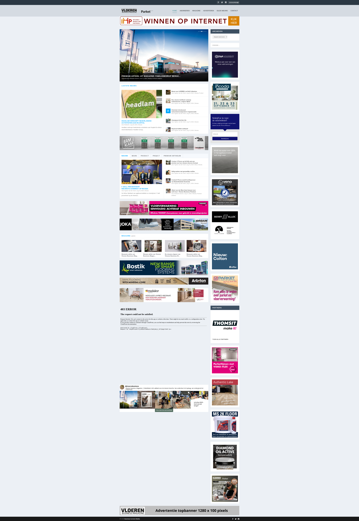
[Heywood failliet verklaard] (168, 129)
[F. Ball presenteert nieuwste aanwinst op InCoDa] (142, 172)
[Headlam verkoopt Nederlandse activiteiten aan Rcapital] (142, 104)
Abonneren (185, 11)
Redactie (127, 125)
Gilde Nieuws (222, 11)
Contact (234, 11)
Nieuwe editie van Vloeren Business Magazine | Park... (151, 76)
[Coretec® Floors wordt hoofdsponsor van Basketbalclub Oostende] (168, 180)
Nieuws (157, 78)
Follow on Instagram (164, 410)
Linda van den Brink (135, 78)
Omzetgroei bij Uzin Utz (178, 120)
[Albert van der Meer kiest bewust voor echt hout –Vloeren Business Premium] (168, 191)
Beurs (196, 165)
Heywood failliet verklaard (179, 128)
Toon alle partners (220, 339)
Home (174, 11)
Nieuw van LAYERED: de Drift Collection (184, 91)
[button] (128, 400)
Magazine (196, 11)
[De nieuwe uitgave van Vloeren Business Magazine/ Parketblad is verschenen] (175, 246)
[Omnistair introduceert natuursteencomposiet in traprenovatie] (168, 111)
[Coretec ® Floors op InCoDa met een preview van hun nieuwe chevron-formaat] (168, 162)
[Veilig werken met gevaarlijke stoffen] (168, 172)
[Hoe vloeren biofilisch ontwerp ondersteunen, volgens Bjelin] (168, 100)
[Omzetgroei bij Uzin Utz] (168, 121)
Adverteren (208, 11)
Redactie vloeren (178, 193)
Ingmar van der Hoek (180, 93)
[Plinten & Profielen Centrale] (224, 325)
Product (201, 93)
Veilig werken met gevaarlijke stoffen (183, 171)
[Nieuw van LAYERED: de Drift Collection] (168, 92)
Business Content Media (132, 519)
